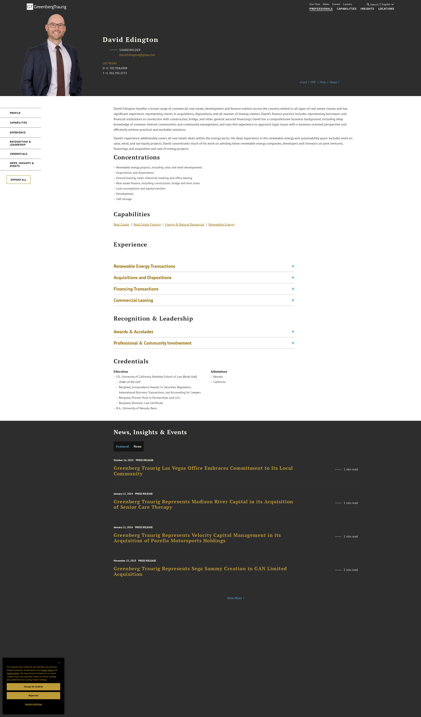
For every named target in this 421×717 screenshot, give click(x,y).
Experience (18, 132)
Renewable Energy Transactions (144, 266)
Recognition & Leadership (20, 143)
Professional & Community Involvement (153, 343)
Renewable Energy (222, 224)
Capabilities (347, 9)
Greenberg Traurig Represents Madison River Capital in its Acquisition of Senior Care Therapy (203, 504)
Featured (122, 446)
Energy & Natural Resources (184, 224)
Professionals (321, 9)
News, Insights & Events (22, 164)
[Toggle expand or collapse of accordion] (293, 266)
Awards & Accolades (133, 331)
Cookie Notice (13, 673)
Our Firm (315, 4)
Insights (367, 9)
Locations (386, 9)
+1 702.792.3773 (116, 73)
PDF (313, 82)
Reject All (33, 695)
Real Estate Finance (147, 224)
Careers (347, 4)
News (326, 4)
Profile (15, 112)
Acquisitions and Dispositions (143, 277)
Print (323, 82)
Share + (334, 82)
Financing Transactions (136, 289)
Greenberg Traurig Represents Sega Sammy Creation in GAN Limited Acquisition (200, 571)
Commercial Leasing (133, 300)
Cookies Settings (33, 704)
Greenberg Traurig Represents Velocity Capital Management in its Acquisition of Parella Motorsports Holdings (197, 537)
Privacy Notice (47, 670)
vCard (303, 82)
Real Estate (121, 224)
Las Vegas (110, 63)
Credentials (18, 153)
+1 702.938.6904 (116, 68)
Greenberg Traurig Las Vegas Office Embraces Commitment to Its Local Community (203, 470)
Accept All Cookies (33, 686)
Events (336, 4)
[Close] (59, 663)
